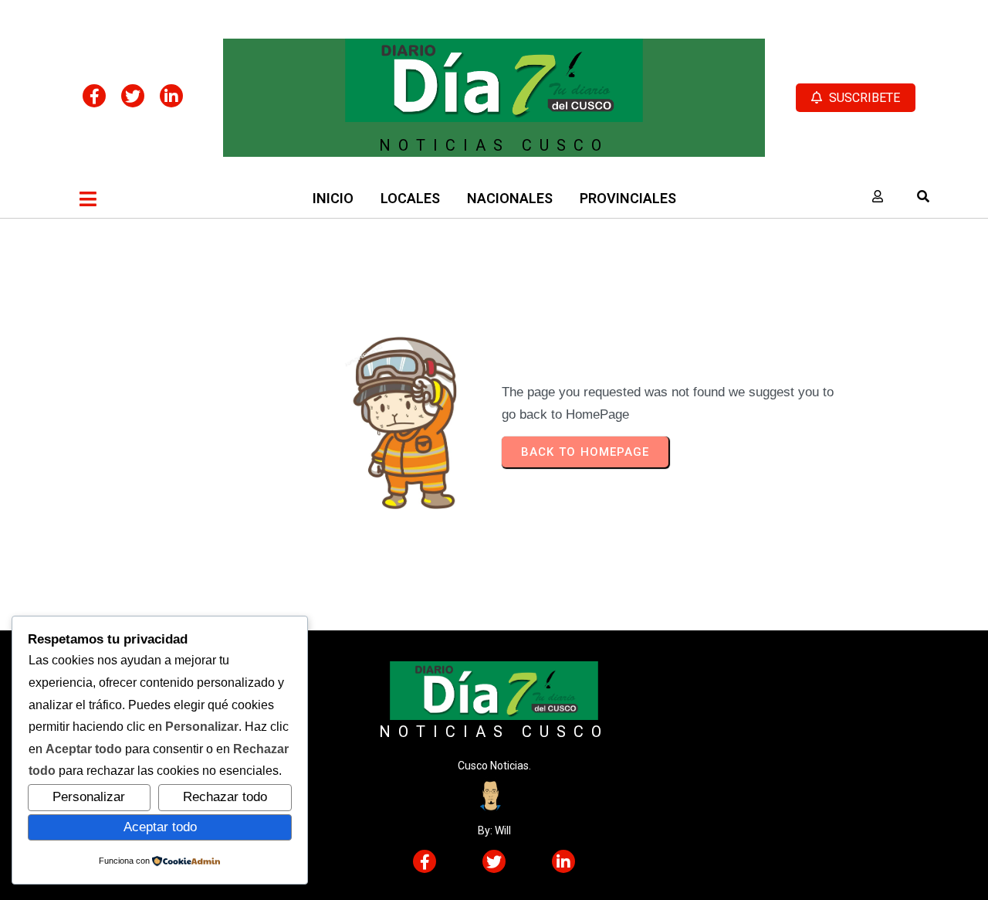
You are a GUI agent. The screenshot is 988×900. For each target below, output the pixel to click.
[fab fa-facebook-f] (94, 95)
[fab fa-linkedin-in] (171, 95)
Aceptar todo (160, 826)
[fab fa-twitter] (132, 95)
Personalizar (88, 796)
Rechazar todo (225, 796)
